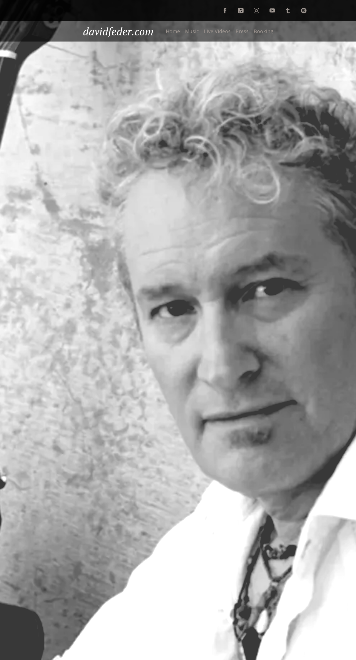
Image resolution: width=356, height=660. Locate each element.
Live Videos (217, 31)
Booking (263, 31)
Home (173, 31)
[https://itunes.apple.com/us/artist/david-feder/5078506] (288, 10)
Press (242, 31)
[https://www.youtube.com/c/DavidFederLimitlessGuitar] (272, 10)
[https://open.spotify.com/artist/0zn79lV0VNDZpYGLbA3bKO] (303, 10)
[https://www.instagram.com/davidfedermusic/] (256, 10)
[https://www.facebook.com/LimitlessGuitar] (225, 10)
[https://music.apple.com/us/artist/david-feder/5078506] (241, 10)
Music (192, 31)
